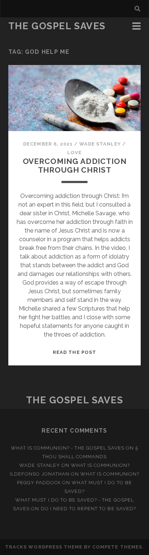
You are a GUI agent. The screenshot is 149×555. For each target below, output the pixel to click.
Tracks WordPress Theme (43, 547)
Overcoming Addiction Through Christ (75, 165)
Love (74, 152)
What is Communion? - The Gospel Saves (68, 448)
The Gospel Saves (57, 26)
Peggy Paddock (39, 482)
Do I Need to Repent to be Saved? (88, 508)
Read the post (74, 352)
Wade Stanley (100, 144)
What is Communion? (100, 465)
